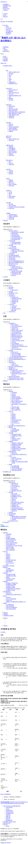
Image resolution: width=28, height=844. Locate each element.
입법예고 (11, 180)
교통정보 (11, 146)
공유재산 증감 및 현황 (16, 271)
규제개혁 (11, 432)
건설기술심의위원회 (16, 470)
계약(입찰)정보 (12, 451)
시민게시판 (11, 294)
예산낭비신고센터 (13, 366)
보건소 (7, 808)
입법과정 (11, 181)
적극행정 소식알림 (15, 447)
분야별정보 (7, 65)
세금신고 (11, 124)
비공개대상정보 (15, 235)
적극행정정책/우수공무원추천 (18, 448)
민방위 (10, 455)
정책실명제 (11, 253)
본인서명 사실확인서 (16, 337)
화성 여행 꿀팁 (12, 513)
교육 (10, 97)
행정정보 (5, 380)
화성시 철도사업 (13, 151)
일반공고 (13, 414)
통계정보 (11, 427)
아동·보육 (11, 73)
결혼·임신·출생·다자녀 (14, 72)
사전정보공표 (12, 240)
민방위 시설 (14, 460)
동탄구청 (8, 818)
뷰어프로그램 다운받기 (14, 376)
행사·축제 (11, 287)
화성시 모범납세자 (13, 129)
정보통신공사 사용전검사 (17, 370)
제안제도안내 (14, 290)
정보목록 (11, 245)
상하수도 (11, 163)
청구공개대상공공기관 (16, 238)
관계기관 (5, 824)
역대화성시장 (14, 505)
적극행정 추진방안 (15, 445)
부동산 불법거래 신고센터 (15, 113)
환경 (10, 161)
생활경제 (11, 131)
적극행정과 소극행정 (16, 444)
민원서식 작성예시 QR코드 (17, 340)
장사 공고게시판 (15, 399)
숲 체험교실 (11, 217)
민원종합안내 (12, 323)
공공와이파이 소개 (15, 266)
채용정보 (11, 91)
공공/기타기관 (6, 823)
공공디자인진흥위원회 (16, 468)
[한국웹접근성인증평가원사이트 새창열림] (6, 842)
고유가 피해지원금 (15, 409)
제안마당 (11, 288)
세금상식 (11, 125)
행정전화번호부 (9, 803)
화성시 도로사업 (13, 152)
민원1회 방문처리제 (16, 332)
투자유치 (11, 173)
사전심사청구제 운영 (16, 333)
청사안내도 (14, 487)
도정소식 (13, 394)
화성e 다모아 (6, 8)
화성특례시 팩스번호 (16, 490)
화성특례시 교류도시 (16, 503)
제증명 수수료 (14, 329)
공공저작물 (14, 252)
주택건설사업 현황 (13, 109)
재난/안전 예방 (12, 205)
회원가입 (5, 16)
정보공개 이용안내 (13, 230)
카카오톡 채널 (9, 31)
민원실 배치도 (14, 327)
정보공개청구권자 (15, 239)
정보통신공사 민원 (13, 369)
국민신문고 (14, 326)
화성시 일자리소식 (13, 89)
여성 (10, 80)
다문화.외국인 (12, 82)
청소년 (10, 74)
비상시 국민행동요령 (16, 458)
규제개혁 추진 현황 (16, 434)
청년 (10, 76)
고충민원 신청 (14, 300)
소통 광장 (13, 307)
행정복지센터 (9, 820)
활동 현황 (13, 310)
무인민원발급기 (15, 343)
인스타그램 (8, 28)
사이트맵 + (3, 632)
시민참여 (5, 276)
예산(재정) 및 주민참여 (14, 425)
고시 (12, 412)
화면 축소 (3, 21)
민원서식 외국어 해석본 (17, 330)
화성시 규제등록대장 (6, 794)
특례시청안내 (12, 482)
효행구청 (8, 816)
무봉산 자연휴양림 (13, 216)
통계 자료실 (14, 431)
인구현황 (13, 428)
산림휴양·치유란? (13, 214)
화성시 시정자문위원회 (17, 401)
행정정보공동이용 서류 (17, 336)
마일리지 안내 (14, 365)
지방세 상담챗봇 (13, 128)
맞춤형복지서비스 (13, 83)
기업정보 (11, 170)
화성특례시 (6, 4)
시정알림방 (14, 392)
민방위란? (13, 457)
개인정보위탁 (14, 421)
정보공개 (5, 220)
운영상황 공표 (14, 301)
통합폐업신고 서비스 (16, 334)
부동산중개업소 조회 (14, 114)
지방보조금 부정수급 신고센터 (16, 378)
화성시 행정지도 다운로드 (17, 502)
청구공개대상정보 (15, 236)
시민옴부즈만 (12, 295)
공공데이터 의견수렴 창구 (17, 250)
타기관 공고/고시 (15, 422)
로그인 (5, 15)
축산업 (10, 193)
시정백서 (11, 512)
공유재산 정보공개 (13, 269)
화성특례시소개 (7, 471)
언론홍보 (13, 303)
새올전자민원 (14, 344)
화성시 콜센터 (14, 324)
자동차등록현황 (15, 430)
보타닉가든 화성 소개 (14, 139)
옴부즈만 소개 (14, 297)
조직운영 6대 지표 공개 (17, 508)
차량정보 (11, 153)
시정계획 (13, 519)
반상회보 (13, 395)
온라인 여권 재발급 (16, 353)
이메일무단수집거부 (14, 802)
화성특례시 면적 (15, 506)
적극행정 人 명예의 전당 (17, 443)
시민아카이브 (12, 311)
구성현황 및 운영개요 (16, 298)
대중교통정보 (12, 148)
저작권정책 (22, 802)
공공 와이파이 (12, 265)
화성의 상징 (14, 497)
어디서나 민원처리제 (16, 349)
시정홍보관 (11, 515)
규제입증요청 (14, 440)
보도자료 (11, 291)
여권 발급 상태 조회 (16, 356)
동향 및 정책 (12, 106)
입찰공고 (13, 415)
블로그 (7, 26)
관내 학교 (11, 99)
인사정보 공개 (12, 259)
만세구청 (8, 814)
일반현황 (11, 492)
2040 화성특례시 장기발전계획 (18, 516)
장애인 (10, 79)
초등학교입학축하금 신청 (15, 95)
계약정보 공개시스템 (16, 454)
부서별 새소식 (14, 485)
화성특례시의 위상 (15, 495)
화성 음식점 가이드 (13, 520)
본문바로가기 (4, 1)
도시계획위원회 (15, 466)
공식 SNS (5, 25)
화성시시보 (11, 182)
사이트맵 (5, 59)
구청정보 (5, 10)
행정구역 (13, 500)
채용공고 (13, 418)
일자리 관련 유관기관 (14, 92)
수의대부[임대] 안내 (16, 274)
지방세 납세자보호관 (14, 126)
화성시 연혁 (14, 493)
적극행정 (11, 441)
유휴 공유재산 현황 (16, 272)
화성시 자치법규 (13, 184)
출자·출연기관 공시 (13, 263)
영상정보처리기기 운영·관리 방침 (14, 545)
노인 (10, 77)
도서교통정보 (12, 149)
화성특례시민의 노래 (16, 496)
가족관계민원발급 (13, 357)
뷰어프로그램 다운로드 (18, 803)
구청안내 (13, 499)
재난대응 (11, 204)
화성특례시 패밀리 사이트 (9, 821)
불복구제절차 (14, 233)
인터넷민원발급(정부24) (14, 359)
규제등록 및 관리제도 (16, 435)
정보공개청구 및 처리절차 (17, 232)
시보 (12, 424)
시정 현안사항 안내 (16, 308)
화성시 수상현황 (15, 408)
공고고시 (11, 411)
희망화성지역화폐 (15, 397)
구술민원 (13, 342)
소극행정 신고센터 (15, 450)
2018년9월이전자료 (16, 243)
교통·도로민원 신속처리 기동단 (16, 379)
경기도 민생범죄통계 (14, 261)
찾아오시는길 (14, 489)
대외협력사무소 (10, 813)
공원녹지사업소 (10, 811)
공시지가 (11, 107)
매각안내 (13, 275)
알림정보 (11, 391)
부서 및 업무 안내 (15, 486)
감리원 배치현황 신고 (16, 372)
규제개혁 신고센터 (15, 438)
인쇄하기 (5, 625)
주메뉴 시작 (3, 63)
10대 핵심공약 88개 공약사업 (18, 518)
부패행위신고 (12, 367)
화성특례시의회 (7, 5)
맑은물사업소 (9, 810)
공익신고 (11, 360)
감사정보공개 (12, 258)
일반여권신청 (14, 352)
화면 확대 (10, 21)
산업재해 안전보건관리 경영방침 (16, 207)
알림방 (13, 437)
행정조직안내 (14, 483)
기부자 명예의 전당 (16, 402)
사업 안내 (13, 363)
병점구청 (8, 817)
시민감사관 (11, 304)
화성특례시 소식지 (13, 292)
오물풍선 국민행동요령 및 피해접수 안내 (16, 601)
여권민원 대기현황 (15, 355)
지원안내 (11, 172)
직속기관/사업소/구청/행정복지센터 (11, 806)
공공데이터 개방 (13, 248)
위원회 (10, 464)
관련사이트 (11, 117)
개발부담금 (11, 116)
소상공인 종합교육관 (16, 398)
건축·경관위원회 (15, 467)
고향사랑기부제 (15, 407)
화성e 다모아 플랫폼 (13, 262)
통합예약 (5, 7)
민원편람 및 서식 (15, 339)
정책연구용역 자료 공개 (14, 256)
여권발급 (11, 350)
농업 (10, 194)
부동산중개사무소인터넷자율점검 (17, 112)
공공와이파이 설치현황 (17, 268)
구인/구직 (11, 94)
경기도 (7, 826)
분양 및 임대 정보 (13, 110)
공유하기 (5, 618)
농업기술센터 (12, 196)
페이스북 (8, 29)
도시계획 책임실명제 (14, 255)
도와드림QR (12, 362)
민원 (4, 313)
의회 (4, 48)
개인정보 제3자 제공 (16, 420)
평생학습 (11, 98)
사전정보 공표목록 (15, 242)
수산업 (10, 192)
